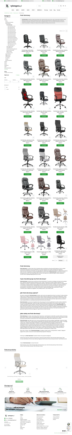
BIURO (5, 19)
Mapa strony (22, 427)
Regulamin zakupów (23, 419)
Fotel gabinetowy (9, 47)
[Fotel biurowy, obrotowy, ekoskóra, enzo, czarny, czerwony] (27, 98)
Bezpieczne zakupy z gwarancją (42, 427)
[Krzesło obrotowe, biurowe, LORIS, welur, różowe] (27, 242)
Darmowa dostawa (40, 416)
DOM (5, 18)
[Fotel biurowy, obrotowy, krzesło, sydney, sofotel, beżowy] (27, 129)
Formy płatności (39, 418)
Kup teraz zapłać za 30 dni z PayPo (43, 426)
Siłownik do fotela (9, 52)
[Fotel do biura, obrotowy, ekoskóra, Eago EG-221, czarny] (60, 187)
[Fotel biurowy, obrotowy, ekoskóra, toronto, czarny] (44, 98)
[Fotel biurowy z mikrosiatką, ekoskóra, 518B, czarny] (60, 242)
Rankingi (21, 428)
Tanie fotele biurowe (11, 45)
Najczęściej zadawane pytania (42, 428)
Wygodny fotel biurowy (11, 42)
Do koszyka (27, 55)
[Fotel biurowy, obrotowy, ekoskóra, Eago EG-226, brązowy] (60, 41)
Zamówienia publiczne (40, 420)
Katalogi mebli (22, 424)
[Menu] (70, 423)
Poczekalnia (7, 57)
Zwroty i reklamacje (40, 419)
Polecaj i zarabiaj (23, 423)
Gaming (6, 59)
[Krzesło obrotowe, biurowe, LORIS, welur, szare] (44, 242)
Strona (61, 30)
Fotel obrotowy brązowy (12, 32)
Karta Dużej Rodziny (40, 424)
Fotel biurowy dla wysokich (12, 37)
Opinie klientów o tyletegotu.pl (25, 422)
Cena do (14, 79)
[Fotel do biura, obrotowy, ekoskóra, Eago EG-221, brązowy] (44, 187)
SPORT (5, 64)
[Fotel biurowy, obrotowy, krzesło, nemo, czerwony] (60, 98)
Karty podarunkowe (7, 67)
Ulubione (54, 419)
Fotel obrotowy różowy (12, 33)
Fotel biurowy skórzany (11, 34)
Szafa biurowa (7, 56)
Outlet (5, 66)
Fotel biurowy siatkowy (11, 41)
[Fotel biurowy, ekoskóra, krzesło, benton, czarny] (44, 41)
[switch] (68, 430)
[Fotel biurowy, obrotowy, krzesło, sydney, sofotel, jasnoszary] (27, 158)
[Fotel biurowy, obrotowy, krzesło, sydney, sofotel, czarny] (60, 129)
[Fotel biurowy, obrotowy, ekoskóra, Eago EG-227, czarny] (60, 68)
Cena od (5, 79)
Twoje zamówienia (56, 416)
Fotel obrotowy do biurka (12, 43)
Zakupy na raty (39, 422)
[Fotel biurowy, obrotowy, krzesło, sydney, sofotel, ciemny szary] (44, 129)
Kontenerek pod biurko (9, 22)
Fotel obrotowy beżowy (12, 29)
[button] (61, 6)
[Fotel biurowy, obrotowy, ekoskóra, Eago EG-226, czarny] (27, 68)
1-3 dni (7, 89)
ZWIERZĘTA (6, 65)
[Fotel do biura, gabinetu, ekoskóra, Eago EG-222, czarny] (27, 187)
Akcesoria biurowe (8, 60)
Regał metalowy (8, 54)
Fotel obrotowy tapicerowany (13, 38)
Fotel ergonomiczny (9, 46)
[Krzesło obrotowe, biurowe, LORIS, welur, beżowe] (60, 215)
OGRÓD (5, 61)
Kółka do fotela (9, 51)
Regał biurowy (7, 55)
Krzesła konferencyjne (10, 50)
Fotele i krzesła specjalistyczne (11, 48)
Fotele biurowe (8, 23)
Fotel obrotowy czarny (11, 26)
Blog (21, 426)
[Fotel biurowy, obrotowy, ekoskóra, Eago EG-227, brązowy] (44, 68)
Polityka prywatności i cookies (25, 420)
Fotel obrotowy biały (11, 27)
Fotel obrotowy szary (11, 28)
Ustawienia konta (56, 418)
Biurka (6, 21)
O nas (21, 416)
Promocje (6, 69)
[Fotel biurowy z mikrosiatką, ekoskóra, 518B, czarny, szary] (27, 41)
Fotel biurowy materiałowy (12, 40)
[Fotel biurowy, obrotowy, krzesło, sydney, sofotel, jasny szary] (44, 158)
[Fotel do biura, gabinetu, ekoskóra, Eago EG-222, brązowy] (60, 158)
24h (6, 87)
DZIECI (5, 62)
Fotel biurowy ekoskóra (12, 36)
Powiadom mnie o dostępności (60, 257)
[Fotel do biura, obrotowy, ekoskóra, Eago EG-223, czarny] (44, 216)
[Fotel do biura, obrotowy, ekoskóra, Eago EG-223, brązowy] (27, 216)
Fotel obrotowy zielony (11, 31)
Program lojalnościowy (40, 423)
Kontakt (21, 418)
